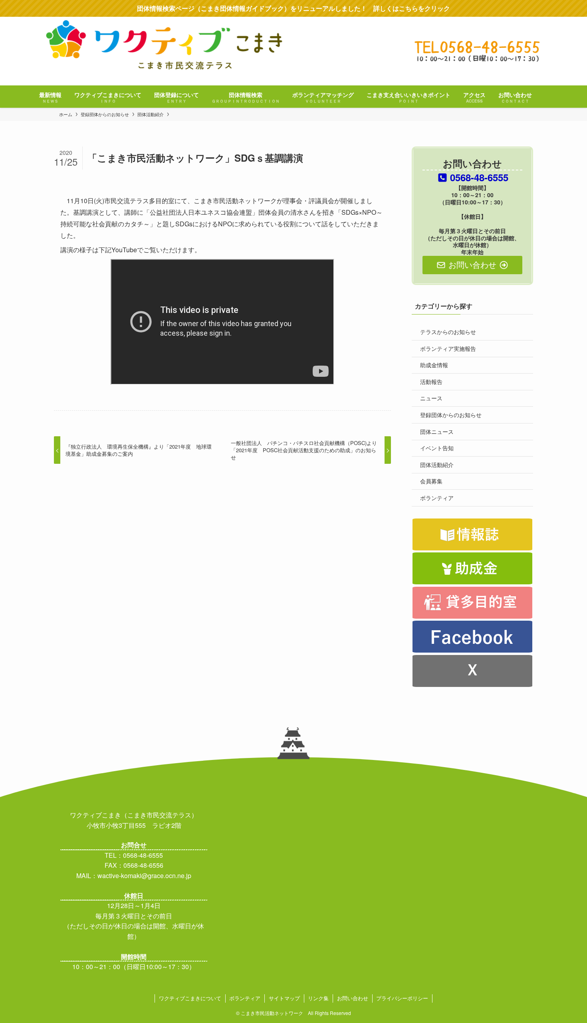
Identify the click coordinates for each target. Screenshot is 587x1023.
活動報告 (431, 382)
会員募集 (431, 481)
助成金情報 (434, 365)
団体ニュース (437, 431)
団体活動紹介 (437, 465)
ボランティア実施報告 (448, 348)
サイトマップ (284, 998)
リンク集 (318, 998)
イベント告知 (437, 448)
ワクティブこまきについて (190, 998)
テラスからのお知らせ (448, 332)
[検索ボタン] (546, 96)
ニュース (431, 398)
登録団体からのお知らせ (451, 415)
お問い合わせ (352, 998)
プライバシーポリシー (402, 998)
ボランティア (437, 498)
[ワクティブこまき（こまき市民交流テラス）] (293, 50)
